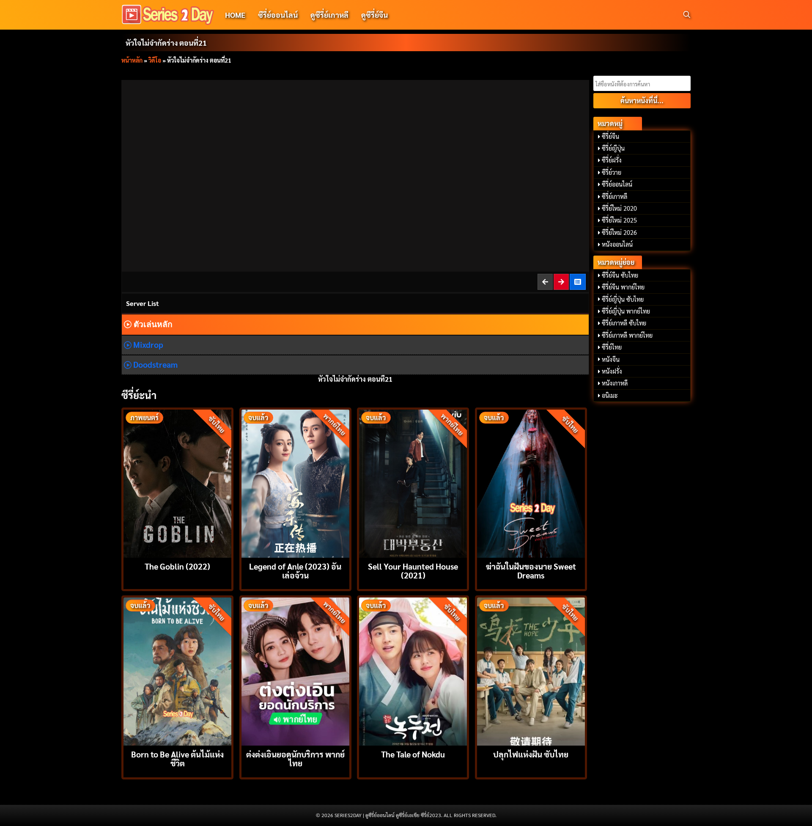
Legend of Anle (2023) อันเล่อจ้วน (295, 570)
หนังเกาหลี (615, 383)
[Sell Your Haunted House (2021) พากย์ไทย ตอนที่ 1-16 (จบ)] (413, 482)
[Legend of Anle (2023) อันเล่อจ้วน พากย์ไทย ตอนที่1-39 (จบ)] (295, 482)
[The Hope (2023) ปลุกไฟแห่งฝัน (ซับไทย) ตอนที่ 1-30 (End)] (531, 670)
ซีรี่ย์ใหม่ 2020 (619, 208)
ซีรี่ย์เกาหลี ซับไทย (624, 323)
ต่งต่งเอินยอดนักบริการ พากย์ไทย (295, 758)
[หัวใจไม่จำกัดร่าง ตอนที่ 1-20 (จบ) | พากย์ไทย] (578, 281)
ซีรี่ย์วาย (611, 172)
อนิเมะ (610, 395)
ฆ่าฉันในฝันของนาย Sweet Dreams (531, 570)
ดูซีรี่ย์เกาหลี (329, 14)
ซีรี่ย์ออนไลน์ (278, 14)
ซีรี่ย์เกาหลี (614, 196)
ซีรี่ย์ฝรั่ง (612, 160)
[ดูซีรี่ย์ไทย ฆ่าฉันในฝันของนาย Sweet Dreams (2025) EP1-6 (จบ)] (531, 482)
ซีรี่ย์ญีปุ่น (613, 148)
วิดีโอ (154, 60)
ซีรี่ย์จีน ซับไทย (620, 275)
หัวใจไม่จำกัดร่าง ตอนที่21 (166, 42)
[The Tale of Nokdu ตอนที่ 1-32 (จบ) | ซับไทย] (413, 670)
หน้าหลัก (132, 60)
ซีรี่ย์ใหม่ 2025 (619, 220)
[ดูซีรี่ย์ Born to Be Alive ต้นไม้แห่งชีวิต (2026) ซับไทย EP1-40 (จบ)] (177, 670)
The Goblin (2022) (177, 566)
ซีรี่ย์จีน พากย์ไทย (623, 287)
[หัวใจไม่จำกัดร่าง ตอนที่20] (546, 281)
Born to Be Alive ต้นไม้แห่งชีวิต (177, 758)
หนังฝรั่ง (612, 371)
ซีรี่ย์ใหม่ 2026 (619, 232)
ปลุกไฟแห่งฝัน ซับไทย (530, 754)
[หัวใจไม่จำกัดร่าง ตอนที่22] (562, 281)
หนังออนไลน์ (617, 244)
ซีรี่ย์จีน (610, 136)
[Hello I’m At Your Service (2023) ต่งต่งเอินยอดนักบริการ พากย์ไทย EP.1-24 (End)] (295, 670)
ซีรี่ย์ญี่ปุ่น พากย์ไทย (626, 311)
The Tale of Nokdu (413, 754)
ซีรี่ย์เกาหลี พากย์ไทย (627, 335)
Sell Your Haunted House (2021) (413, 570)
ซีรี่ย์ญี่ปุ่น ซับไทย (623, 299)
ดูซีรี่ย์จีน (374, 14)
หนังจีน (611, 359)
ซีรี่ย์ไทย (612, 347)
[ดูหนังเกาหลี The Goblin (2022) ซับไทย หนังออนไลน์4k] (177, 482)
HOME (235, 14)
